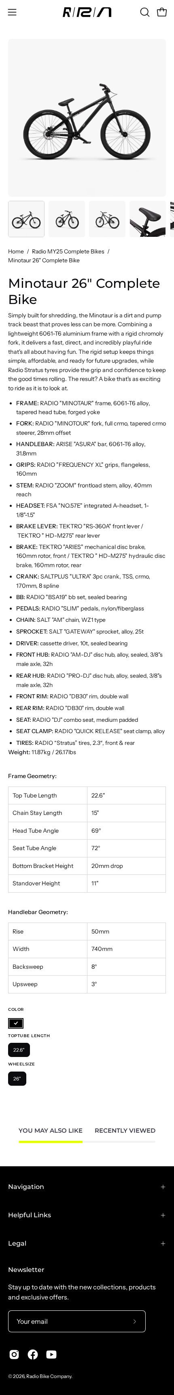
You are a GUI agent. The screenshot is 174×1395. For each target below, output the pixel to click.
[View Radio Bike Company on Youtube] (51, 1354)
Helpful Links (29, 1215)
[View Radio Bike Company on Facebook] (33, 1354)
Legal (17, 1243)
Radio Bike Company (48, 1376)
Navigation (26, 1187)
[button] (144, 12)
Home (16, 251)
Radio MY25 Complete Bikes (68, 251)
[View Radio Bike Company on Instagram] (14, 1354)
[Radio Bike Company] (87, 12)
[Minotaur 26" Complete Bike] (26, 219)
